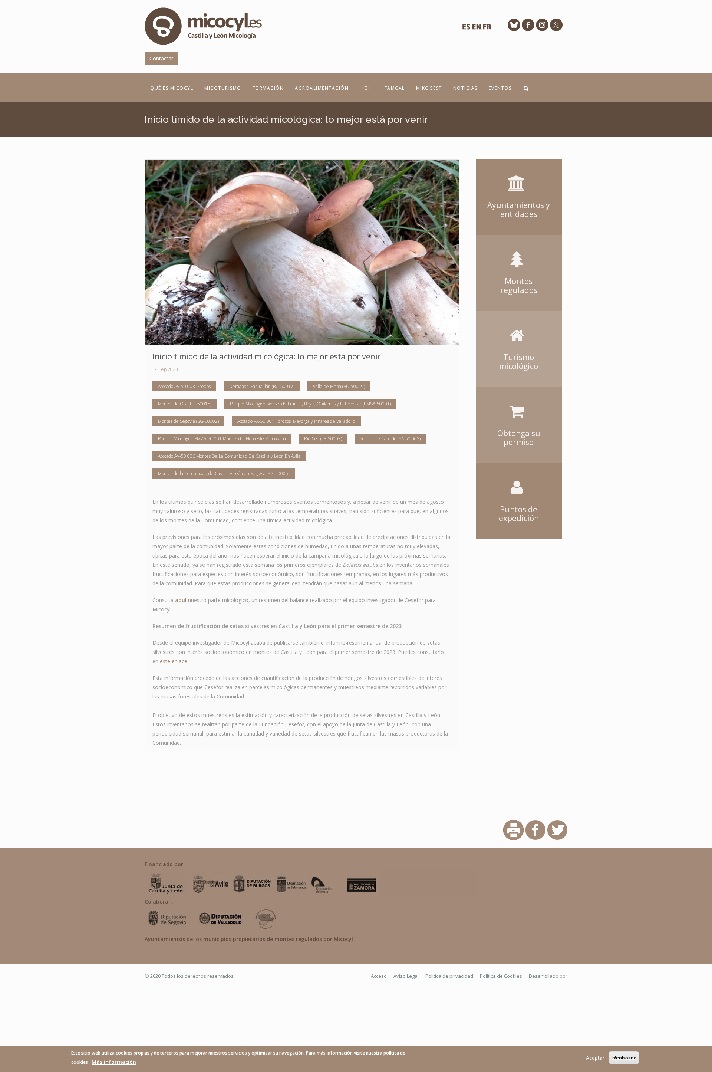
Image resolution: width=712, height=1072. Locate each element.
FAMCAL (395, 88)
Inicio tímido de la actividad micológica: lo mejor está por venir (266, 356)
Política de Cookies (501, 976)
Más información (114, 1061)
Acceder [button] (519, 170)
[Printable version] (513, 829)
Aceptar (595, 1057)
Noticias (465, 88)
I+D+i (366, 88)
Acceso (379, 976)
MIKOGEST (429, 88)
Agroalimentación (322, 88)
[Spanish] (466, 28)
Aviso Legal (406, 976)
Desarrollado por (548, 976)
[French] (486, 28)
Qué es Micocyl (171, 88)
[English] (476, 28)
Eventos (500, 88)
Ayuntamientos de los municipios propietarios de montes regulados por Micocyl (249, 939)
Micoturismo (222, 88)
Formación (268, 88)
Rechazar (624, 1058)
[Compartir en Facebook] (535, 829)
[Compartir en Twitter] (557, 829)
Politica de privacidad (449, 976)
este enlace (173, 661)
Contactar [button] (161, 58)
